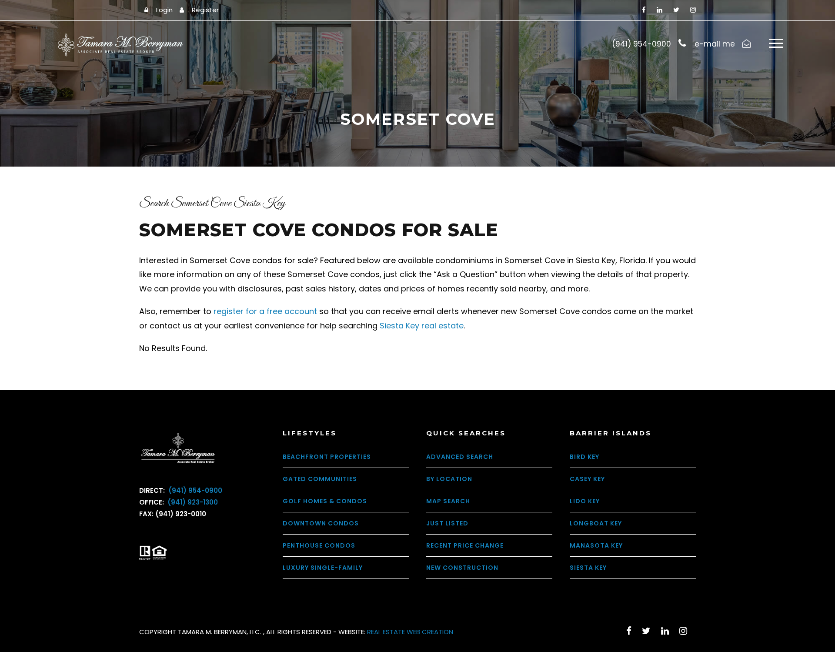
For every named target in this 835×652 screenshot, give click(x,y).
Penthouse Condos (319, 545)
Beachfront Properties (327, 456)
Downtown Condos (321, 523)
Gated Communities (320, 479)
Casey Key (587, 479)
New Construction (462, 567)
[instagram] (693, 9)
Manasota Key (596, 545)
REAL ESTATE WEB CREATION (410, 631)
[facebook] (644, 9)
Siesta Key (588, 567)
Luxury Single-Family (323, 567)
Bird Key (584, 456)
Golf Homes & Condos (325, 501)
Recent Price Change (465, 545)
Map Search (448, 501)
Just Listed (447, 523)
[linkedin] (659, 9)
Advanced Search (459, 456)
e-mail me (715, 44)
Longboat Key (596, 523)
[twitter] (676, 9)
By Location (449, 479)
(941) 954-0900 (194, 490)
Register (205, 9)
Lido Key (585, 501)
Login (164, 9)
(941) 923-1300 (192, 502)
